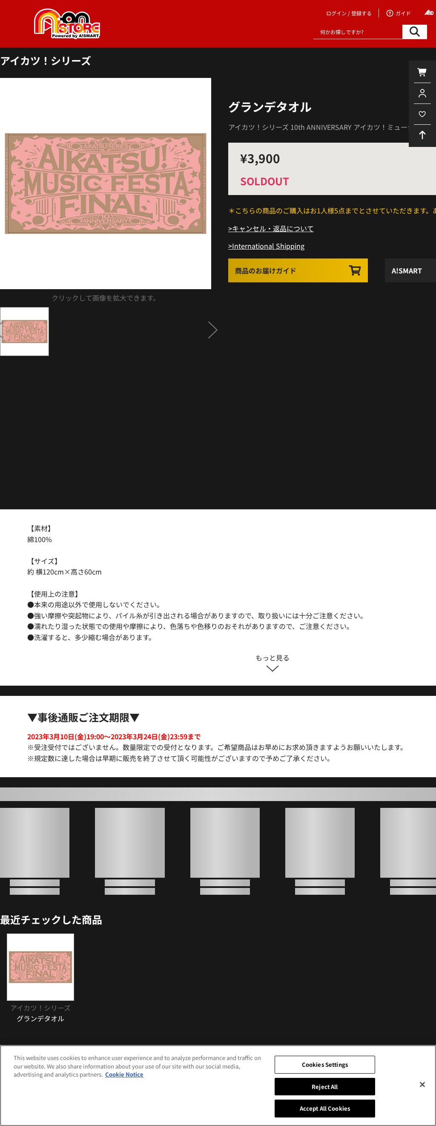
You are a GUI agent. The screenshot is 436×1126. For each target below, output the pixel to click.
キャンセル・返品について (273, 228)
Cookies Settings (325, 1064)
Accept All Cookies (325, 1108)
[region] (218, 1085)
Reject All (325, 1087)
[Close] (422, 1084)
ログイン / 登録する (349, 13)
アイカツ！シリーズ (45, 60)
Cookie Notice (124, 1074)
